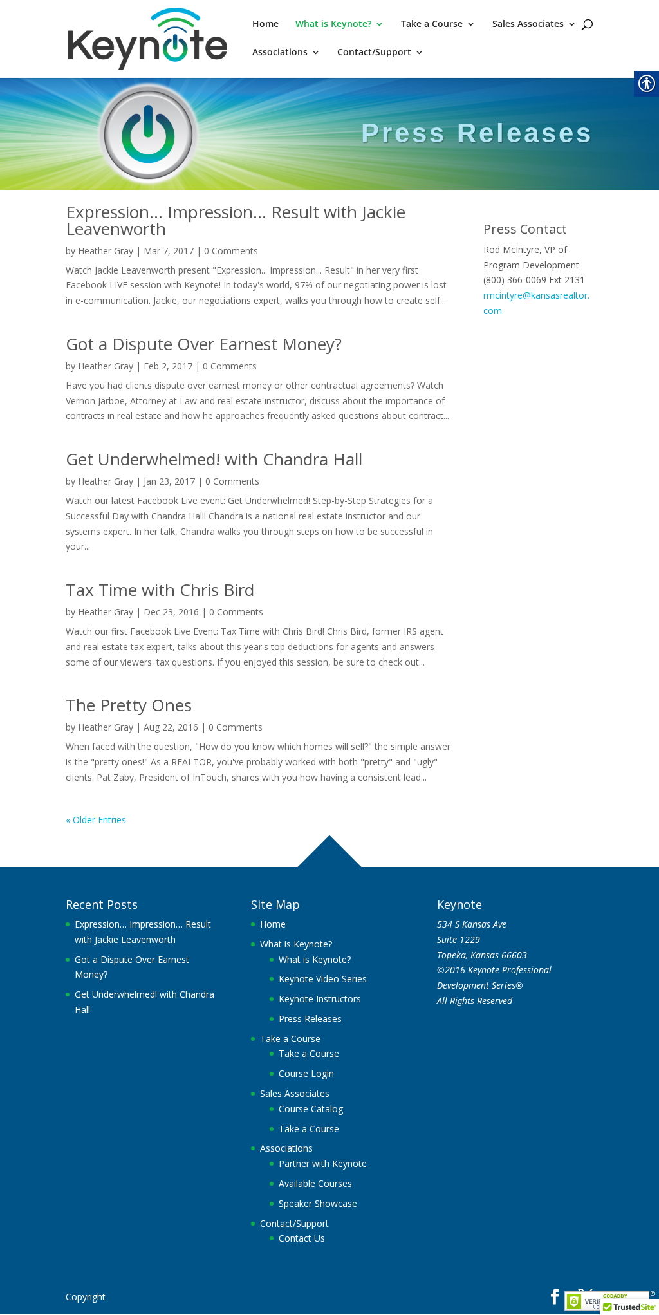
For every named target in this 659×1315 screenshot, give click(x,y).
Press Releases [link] (310, 1018)
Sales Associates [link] (528, 24)
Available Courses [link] (315, 1183)
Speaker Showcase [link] (318, 1203)
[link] (147, 38)
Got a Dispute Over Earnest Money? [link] (204, 343)
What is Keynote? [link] (333, 24)
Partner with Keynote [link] (323, 1163)
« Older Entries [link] (96, 820)
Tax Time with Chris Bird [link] (160, 589)
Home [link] (265, 24)
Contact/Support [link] (374, 53)
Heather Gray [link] (105, 251)
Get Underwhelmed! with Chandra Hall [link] (214, 459)
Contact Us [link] (302, 1238)
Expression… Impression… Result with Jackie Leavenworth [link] (235, 220)
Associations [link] (280, 53)
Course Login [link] (306, 1073)
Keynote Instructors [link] (320, 999)
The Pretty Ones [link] (129, 704)
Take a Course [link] (432, 24)
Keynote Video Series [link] (323, 979)
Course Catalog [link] (311, 1109)
